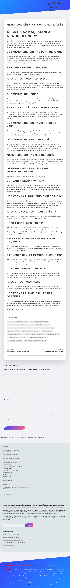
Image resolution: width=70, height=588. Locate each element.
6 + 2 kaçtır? (7, 419)
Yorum (5, 373)
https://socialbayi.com (7, 437)
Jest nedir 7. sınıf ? (7, 479)
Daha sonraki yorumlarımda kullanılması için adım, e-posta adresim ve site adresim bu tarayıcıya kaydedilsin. (32, 415)
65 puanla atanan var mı (28, 324)
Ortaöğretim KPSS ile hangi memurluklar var (35, 340)
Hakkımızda (31, 6)
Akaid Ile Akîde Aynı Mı (8, 545)
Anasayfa (6, 6)
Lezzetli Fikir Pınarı (53, 5)
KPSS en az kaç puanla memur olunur (33, 334)
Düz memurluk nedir (32, 328)
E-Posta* (6, 399)
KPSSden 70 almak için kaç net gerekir (37, 337)
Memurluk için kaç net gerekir (15, 340)
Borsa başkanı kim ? (8, 483)
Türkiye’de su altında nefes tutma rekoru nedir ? (14, 474)
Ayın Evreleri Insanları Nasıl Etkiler (18, 351)
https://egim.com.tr (21, 437)
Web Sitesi (6, 407)
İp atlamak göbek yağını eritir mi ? (11, 454)
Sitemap (41, 437)
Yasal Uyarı (23, 6)
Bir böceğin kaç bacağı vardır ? (10, 470)
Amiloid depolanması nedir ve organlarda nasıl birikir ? (16, 487)
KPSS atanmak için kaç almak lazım (30, 331)
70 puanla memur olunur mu (43, 324)
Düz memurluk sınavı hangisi (47, 328)
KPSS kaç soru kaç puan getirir (51, 334)
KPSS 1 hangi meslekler (13, 331)
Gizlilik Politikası (15, 6)
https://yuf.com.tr (33, 437)
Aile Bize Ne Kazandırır (8, 534)
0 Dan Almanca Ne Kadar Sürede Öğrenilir (13, 540)
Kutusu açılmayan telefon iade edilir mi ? (12, 466)
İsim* (5, 392)
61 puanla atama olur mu (14, 324)
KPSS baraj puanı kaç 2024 (14, 334)
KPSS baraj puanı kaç (47, 331)
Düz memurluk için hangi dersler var (16, 328)
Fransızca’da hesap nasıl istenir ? (11, 450)
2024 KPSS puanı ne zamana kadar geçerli (18, 321)
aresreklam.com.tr (18, 309)
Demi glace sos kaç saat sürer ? (10, 462)
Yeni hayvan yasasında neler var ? (11, 458)
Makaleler (14, 317)
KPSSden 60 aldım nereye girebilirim (16, 337)
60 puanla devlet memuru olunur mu (39, 321)
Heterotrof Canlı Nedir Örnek (53, 351)
